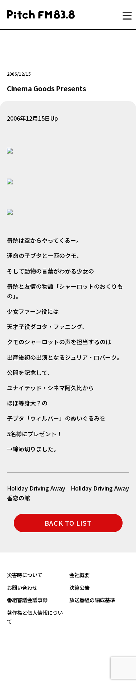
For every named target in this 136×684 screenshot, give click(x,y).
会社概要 (79, 575)
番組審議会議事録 (27, 600)
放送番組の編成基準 (92, 600)
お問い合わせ (22, 587)
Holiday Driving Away (100, 488)
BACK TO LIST (68, 522)
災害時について (24, 575)
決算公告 (79, 587)
